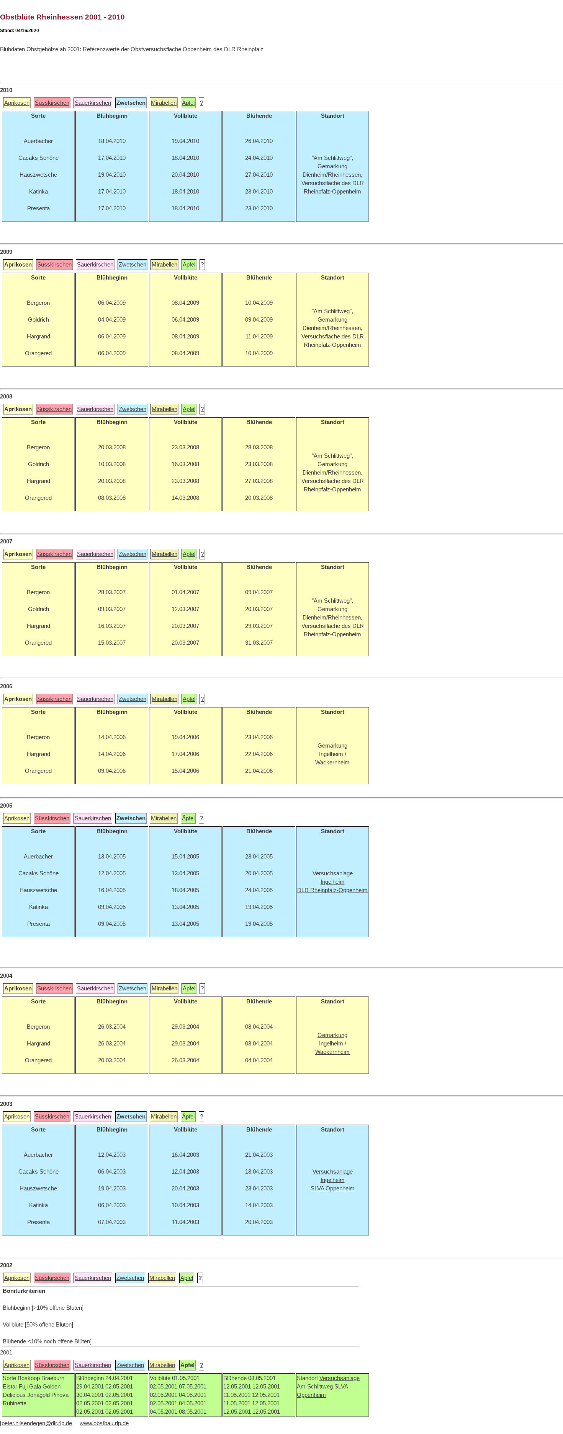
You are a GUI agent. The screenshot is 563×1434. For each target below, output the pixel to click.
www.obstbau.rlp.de (104, 1423)
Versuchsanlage (339, 1378)
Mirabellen (164, 103)
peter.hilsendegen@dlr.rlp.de (37, 1423)
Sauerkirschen (93, 103)
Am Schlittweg (315, 1387)
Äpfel (188, 103)
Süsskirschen (52, 103)
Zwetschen (132, 265)
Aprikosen (16, 103)
